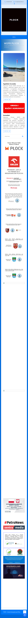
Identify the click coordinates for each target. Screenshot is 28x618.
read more (6, 99)
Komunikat (6, 115)
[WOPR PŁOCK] (14, 19)
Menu (14, 37)
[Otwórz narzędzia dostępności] (25, 615)
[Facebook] (14, 4)
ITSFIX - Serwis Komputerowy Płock (11, 612)
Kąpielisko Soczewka (9, 84)
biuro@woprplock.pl (19, 1)
